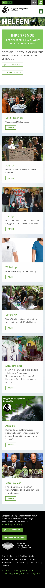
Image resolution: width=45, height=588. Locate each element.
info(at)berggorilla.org (12, 524)
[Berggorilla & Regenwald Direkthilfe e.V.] (15, 9)
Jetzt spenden (12, 64)
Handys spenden (14, 537)
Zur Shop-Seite (12, 72)
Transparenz (34, 562)
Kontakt (32, 559)
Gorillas (23, 556)
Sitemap (5, 565)
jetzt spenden (40, 2)
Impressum (7, 562)
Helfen (32, 556)
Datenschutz (20, 562)
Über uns (13, 556)
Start (4, 556)
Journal (5, 559)
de (4, 2)
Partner (14, 559)
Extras (23, 559)
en (9, 2)
